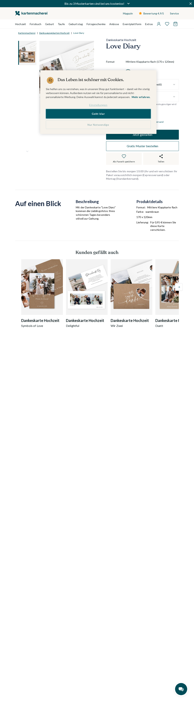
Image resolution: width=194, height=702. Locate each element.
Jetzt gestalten (142, 134)
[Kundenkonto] (158, 24)
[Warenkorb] (175, 24)
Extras (149, 24)
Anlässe (114, 24)
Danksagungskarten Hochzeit (54, 33)
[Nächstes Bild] (27, 151)
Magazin (128, 13)
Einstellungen (98, 105)
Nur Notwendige (98, 124)
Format (110, 61)
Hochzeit (20, 24)
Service (174, 13)
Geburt (49, 24)
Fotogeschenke (96, 24)
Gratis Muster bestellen (142, 146)
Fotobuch (35, 24)
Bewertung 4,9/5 (153, 13)
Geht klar (98, 113)
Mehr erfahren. (141, 97)
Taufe (61, 24)
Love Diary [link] (78, 33)
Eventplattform (132, 24)
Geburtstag (76, 24)
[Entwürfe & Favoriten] (167, 24)
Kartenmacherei (26, 33)
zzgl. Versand (157, 121)
